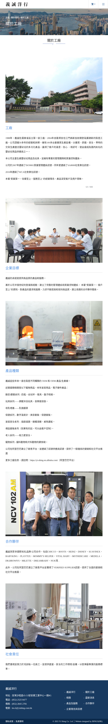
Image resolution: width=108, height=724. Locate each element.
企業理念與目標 (74, 709)
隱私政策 (9, 721)
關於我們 (15, 18)
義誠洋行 (70, 692)
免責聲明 (19, 721)
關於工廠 (25, 18)
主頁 (7, 18)
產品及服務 (72, 703)
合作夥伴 (89, 703)
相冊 (68, 698)
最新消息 (89, 698)
